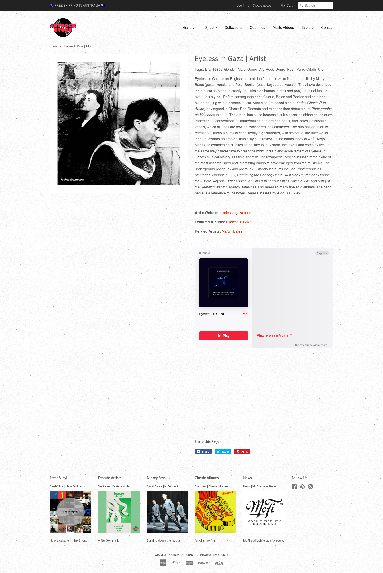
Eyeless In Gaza (239, 221)
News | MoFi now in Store (259, 486)
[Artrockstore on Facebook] (294, 487)
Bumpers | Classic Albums (211, 486)
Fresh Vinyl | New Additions (67, 486)
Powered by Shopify (214, 554)
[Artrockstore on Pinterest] (302, 487)
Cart (290, 5)
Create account (263, 5)
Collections (233, 27)
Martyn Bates (232, 231)
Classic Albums (207, 478)
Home (53, 46)
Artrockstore (189, 554)
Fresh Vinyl (58, 478)
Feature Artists (109, 478)
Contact (327, 27)
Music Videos (283, 27)
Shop (210, 27)
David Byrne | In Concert (162, 486)
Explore (307, 27)
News (247, 478)
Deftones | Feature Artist (114, 486)
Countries (257, 27)
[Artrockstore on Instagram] (310, 487)
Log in (241, 5)
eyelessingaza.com (235, 212)
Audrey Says (156, 478)
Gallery (189, 27)
